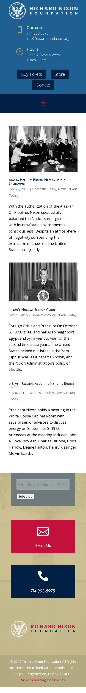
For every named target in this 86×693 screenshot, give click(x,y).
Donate (43, 85)
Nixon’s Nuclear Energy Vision (32, 310)
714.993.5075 (38, 33)
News (62, 189)
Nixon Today (66, 315)
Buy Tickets (31, 74)
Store (60, 74)
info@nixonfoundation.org (48, 38)
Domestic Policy (44, 189)
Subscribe (25, 496)
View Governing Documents (43, 680)
